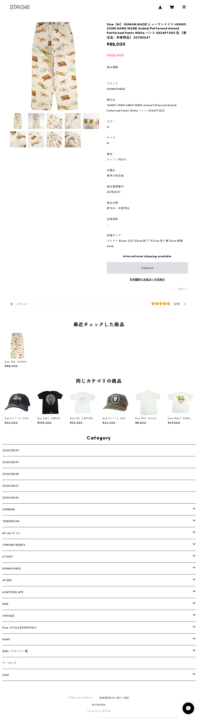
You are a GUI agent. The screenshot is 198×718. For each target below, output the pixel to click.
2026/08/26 (10, 497)
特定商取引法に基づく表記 (114, 697)
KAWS (6, 639)
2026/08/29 (10, 462)
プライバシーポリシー (81, 697)
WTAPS (7, 580)
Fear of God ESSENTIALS (19, 627)
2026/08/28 (10, 474)
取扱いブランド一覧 (15, 651)
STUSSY (7, 556)
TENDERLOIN (11, 521)
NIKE (5, 604)
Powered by (94, 710)
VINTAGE (8, 615)
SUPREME (8, 509)
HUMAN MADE (11, 568)
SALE (5, 675)
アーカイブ (9, 663)
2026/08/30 (10, 450)
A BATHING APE (12, 592)
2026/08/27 (10, 486)
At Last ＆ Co (11, 533)
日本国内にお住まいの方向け (147, 279)
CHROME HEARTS (13, 545)
